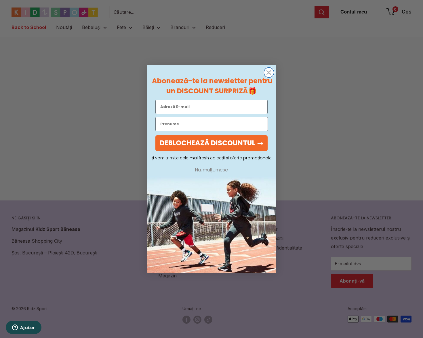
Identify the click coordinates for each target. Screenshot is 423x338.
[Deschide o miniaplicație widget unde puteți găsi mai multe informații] (23, 328)
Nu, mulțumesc (211, 170)
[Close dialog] (269, 72)
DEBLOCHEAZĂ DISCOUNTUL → (212, 143)
